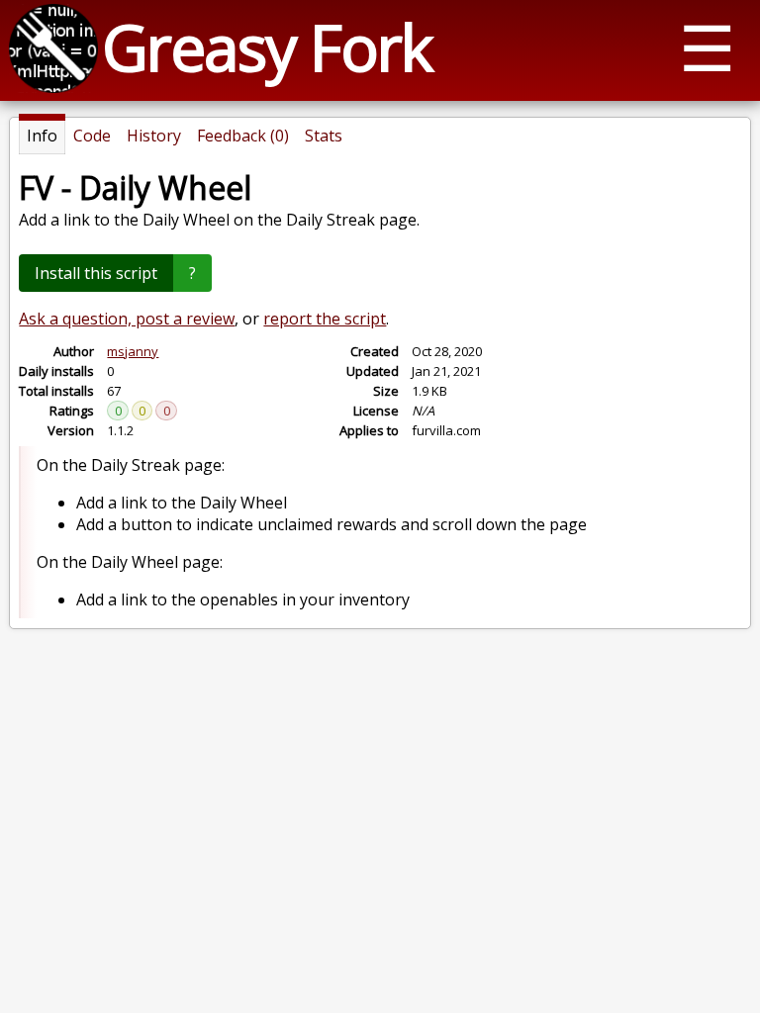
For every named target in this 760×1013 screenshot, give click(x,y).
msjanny (132, 351)
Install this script (96, 273)
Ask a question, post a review (127, 318)
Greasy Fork (266, 47)
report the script (324, 318)
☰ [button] (707, 47)
